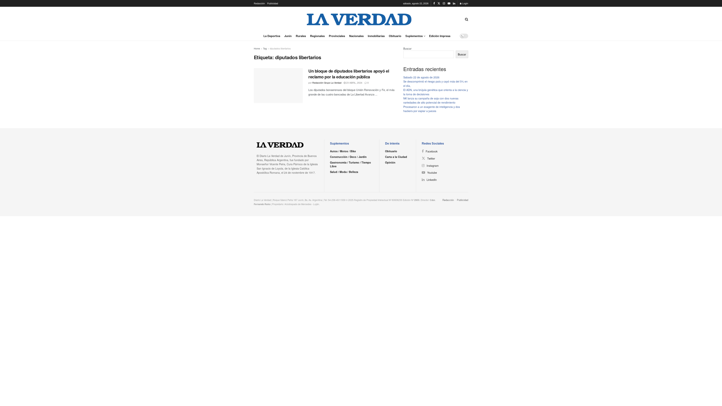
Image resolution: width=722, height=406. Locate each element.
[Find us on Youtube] (449, 3)
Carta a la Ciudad (396, 157)
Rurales (301, 36)
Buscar (407, 48)
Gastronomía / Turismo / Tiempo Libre (350, 164)
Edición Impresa (439, 36)
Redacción (259, 3)
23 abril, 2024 (354, 82)
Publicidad (272, 3)
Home (257, 48)
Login (465, 3)
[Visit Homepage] (359, 19)
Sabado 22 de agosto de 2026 (421, 77)
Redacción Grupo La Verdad (326, 82)
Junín (288, 36)
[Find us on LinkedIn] (454, 3)
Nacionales (356, 36)
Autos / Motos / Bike (343, 151)
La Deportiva (271, 36)
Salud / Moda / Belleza (344, 172)
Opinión (390, 162)
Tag (265, 48)
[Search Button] (466, 19)
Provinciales (337, 36)
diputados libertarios (280, 48)
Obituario (395, 36)
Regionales (317, 36)
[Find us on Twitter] (439, 3)
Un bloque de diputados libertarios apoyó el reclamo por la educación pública (348, 74)
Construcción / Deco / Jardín (348, 157)
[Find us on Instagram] (444, 3)
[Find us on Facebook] (434, 3)
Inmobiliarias (376, 36)
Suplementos (414, 36)
